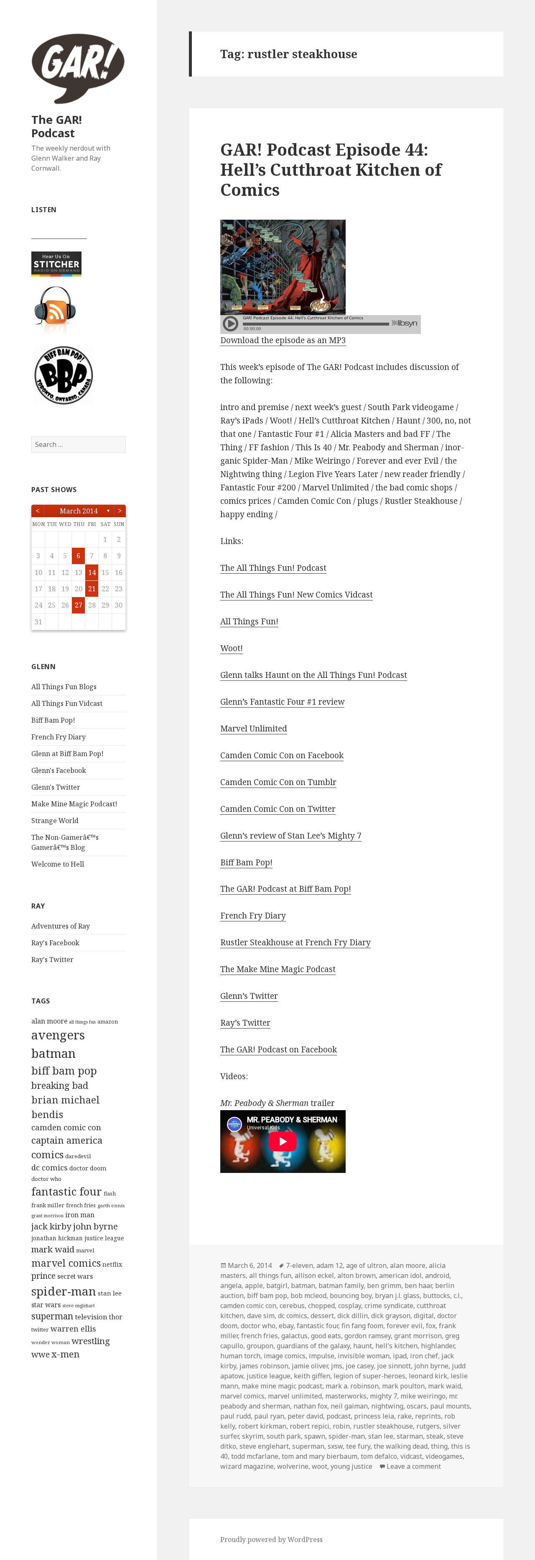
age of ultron (366, 1265)
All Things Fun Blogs (64, 686)
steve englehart (78, 1306)
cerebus (292, 1305)
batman (53, 1053)
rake (404, 1416)
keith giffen (312, 1375)
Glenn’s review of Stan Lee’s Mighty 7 (291, 835)
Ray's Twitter (52, 959)
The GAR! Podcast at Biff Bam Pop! (285, 888)
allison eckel (314, 1275)
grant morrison (47, 1216)
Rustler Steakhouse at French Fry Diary (295, 942)
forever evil (405, 1325)
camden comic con (66, 1127)
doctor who (46, 1179)
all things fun (82, 1022)
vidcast (411, 1456)
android (437, 1275)
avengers (58, 1034)
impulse (321, 1355)
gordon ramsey (367, 1335)
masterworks (346, 1396)
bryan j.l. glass (397, 1295)
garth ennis (111, 1205)
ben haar (418, 1285)
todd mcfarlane (254, 1456)
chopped (321, 1305)
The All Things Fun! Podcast (273, 567)
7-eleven (299, 1265)
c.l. (457, 1295)
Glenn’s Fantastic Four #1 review (282, 701)
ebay (286, 1325)
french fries (81, 1205)
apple (254, 1285)
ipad (400, 1355)
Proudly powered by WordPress (271, 1539)
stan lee (110, 1293)
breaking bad (59, 1085)
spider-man (63, 1291)
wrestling (90, 1341)
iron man (79, 1214)
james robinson (263, 1365)
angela (231, 1285)
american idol (400, 1275)
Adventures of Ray (60, 926)
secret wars (75, 1276)
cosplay (349, 1305)
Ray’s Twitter (245, 1022)
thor (115, 1316)
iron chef (424, 1355)
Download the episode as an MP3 (283, 340)
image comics (285, 1355)
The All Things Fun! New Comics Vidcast (296, 594)
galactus (294, 1335)
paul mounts (450, 1406)
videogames (444, 1456)
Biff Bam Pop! (53, 720)
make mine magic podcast (282, 1386)
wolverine (292, 1466)
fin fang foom (362, 1325)
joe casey (360, 1365)
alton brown (356, 1275)
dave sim (261, 1315)
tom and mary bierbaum (319, 1456)
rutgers (428, 1426)
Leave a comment (414, 1466)
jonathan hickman (57, 1238)
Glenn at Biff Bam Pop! (67, 753)
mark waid (52, 1249)
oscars (417, 1406)
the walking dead (401, 1446)
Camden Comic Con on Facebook (282, 755)
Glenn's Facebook (58, 770)
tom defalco (379, 1456)
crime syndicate (388, 1305)
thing (439, 1446)
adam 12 (329, 1265)
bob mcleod (308, 1295)
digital (424, 1315)
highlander (437, 1345)
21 (92, 588)
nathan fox (310, 1406)
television (91, 1316)
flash (110, 1193)
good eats (326, 1335)
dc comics (49, 1167)
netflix (112, 1264)
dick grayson (390, 1315)
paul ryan (269, 1416)
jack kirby (51, 1226)
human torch (240, 1355)
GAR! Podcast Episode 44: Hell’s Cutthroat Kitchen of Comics (330, 169)
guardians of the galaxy (313, 1345)
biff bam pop (64, 1070)
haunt (362, 1345)
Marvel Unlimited (253, 728)
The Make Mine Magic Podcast (278, 969)
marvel (85, 1250)
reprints (428, 1416)
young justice (351, 1466)
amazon (107, 1021)
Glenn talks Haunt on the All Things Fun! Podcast (313, 675)
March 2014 (78, 511)
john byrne (95, 1226)
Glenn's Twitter (55, 787)
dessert (322, 1315)
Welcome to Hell (57, 864)
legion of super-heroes (369, 1375)
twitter (40, 1329)
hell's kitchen (396, 1345)
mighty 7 (383, 1396)
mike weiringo (423, 1396)
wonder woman (50, 1342)
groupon (260, 1345)
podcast (338, 1416)
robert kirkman (262, 1426)
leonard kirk (428, 1375)
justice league (104, 1238)
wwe (40, 1354)
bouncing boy (351, 1295)
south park (284, 1436)
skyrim (252, 1436)
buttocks (436, 1295)
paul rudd (235, 1416)
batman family (341, 1285)
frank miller (47, 1205)
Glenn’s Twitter (249, 995)
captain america (66, 1140)
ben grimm (384, 1285)
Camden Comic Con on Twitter (278, 808)
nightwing (387, 1406)
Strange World (55, 820)
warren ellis (73, 1329)
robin (341, 1426)
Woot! (231, 648)
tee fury (358, 1446)
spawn (314, 1436)
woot (319, 1466)
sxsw (335, 1446)
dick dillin (352, 1315)
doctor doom (88, 1168)
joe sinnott (394, 1365)
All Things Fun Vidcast (66, 703)
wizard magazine (247, 1466)
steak (434, 1436)
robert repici (309, 1426)
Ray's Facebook (55, 942)
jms (336, 1365)
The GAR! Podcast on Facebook (278, 1049)
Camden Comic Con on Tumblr (278, 782)
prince (43, 1275)
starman (410, 1436)
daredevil (78, 1156)
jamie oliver (310, 1365)
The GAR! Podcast (56, 126)
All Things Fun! (249, 621)
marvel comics (66, 1263)
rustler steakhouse (383, 1426)
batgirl (277, 1285)
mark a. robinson (352, 1386)
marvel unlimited (295, 1396)
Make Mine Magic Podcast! (74, 803)
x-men (65, 1354)
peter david (305, 1416)
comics (47, 1154)
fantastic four (66, 1191)
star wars (46, 1304)
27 (78, 605)
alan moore (49, 1021)
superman (52, 1316)
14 (92, 572)
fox (431, 1325)
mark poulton (403, 1386)
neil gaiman (349, 1406)
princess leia (374, 1416)
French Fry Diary (58, 737)
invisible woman (364, 1355)
